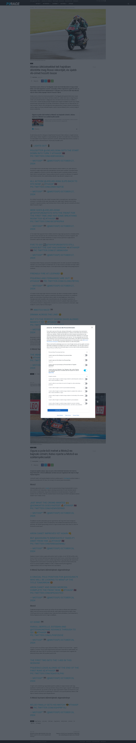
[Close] (92, 327)
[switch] (85, 355)
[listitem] (68, 352)
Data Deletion (60, 415)
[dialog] (68, 371)
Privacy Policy (76, 415)
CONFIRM (57, 410)
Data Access (68, 415)
